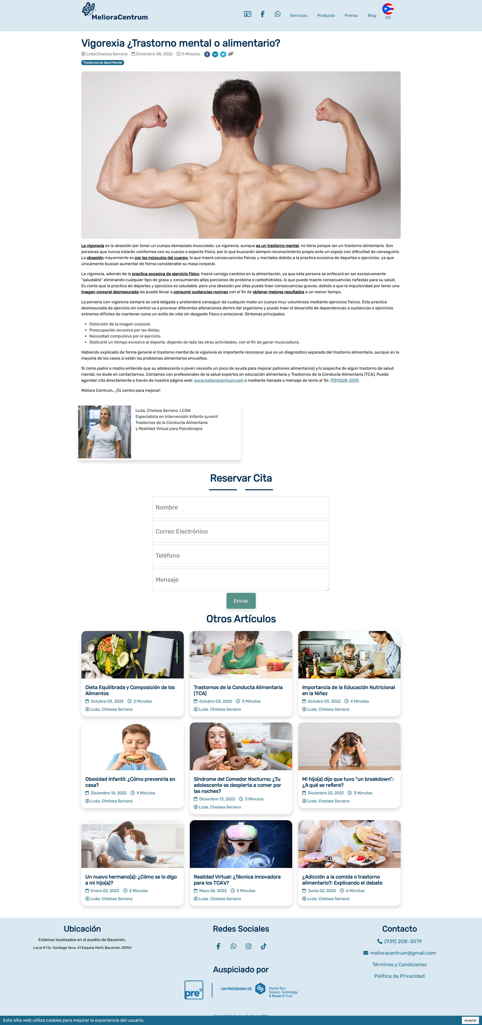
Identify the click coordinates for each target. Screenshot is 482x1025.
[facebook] (207, 54)
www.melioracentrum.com (219, 380)
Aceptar (470, 1020)
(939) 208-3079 (403, 941)
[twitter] (223, 54)
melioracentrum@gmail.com (403, 953)
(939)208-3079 (344, 380)
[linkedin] (215, 54)
